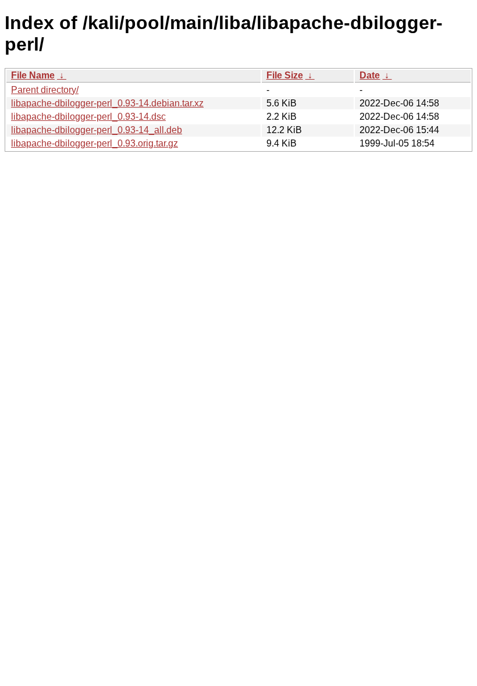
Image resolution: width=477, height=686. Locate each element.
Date (369, 75)
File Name (33, 75)
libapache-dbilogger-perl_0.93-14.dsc (88, 117)
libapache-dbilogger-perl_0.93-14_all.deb (96, 130)
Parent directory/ (45, 90)
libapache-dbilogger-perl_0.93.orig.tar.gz (94, 143)
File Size (284, 75)
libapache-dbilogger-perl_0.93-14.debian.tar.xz (107, 103)
